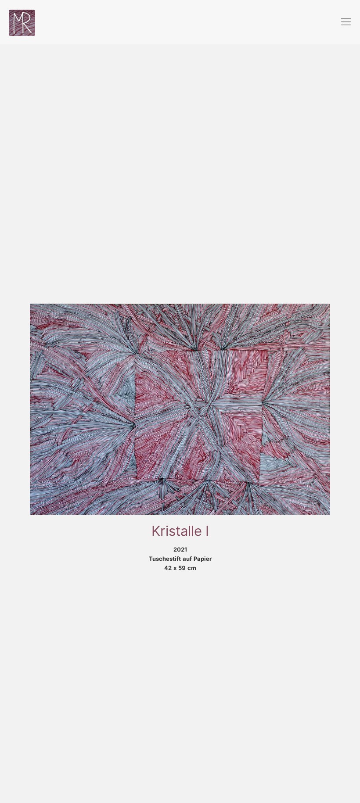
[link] (180, 409)
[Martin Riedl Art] (22, 22)
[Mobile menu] (345, 21)
